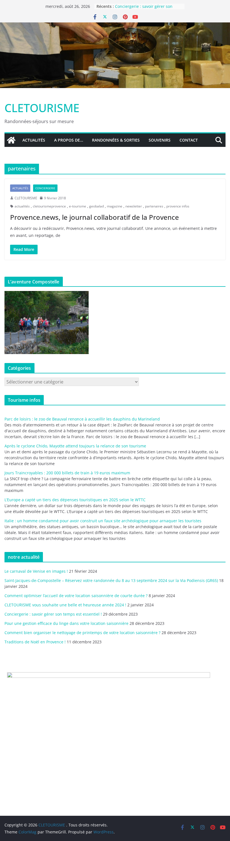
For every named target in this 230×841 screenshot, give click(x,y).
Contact (189, 140)
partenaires (154, 206)
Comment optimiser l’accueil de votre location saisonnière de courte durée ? (76, 595)
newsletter (133, 206)
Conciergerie (45, 188)
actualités (22, 206)
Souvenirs (160, 140)
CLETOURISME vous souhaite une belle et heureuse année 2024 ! (65, 604)
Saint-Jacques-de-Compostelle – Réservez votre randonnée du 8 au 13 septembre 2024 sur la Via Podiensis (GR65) (111, 580)
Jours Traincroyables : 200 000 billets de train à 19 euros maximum (67, 472)
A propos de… (68, 140)
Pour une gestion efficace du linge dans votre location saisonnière (66, 623)
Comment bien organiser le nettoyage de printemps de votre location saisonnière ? (82, 632)
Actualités (33, 140)
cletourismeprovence (49, 206)
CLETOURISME (41, 107)
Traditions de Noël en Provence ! (35, 641)
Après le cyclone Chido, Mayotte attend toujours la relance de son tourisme (75, 446)
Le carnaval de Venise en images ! (36, 571)
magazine (114, 206)
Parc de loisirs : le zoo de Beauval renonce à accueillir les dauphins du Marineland (82, 419)
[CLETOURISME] (115, 26)
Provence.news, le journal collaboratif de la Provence (94, 217)
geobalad (96, 206)
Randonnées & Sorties (116, 140)
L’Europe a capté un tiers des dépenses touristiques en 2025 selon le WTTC (75, 499)
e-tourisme (77, 206)
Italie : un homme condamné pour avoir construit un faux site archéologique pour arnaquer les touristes (102, 520)
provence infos (177, 206)
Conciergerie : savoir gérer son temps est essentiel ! (53, 614)
